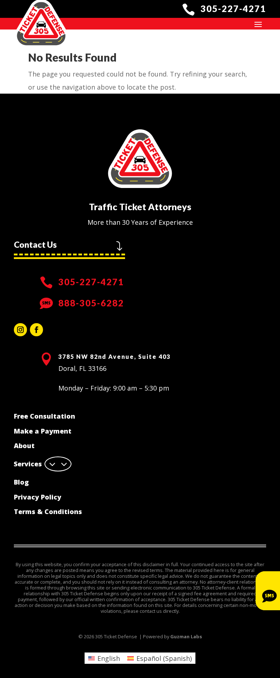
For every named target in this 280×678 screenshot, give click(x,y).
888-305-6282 (91, 303)
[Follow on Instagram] (20, 329)
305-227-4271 (233, 8)
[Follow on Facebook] (36, 329)
